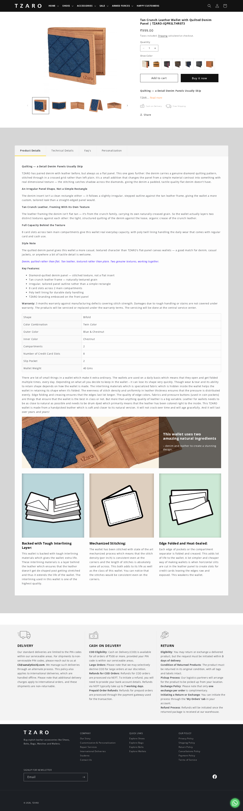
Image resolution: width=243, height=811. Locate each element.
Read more (156, 97)
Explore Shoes (137, 738)
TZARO (35, 802)
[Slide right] (127, 105)
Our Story (85, 738)
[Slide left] (27, 105)
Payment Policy (187, 755)
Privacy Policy (186, 738)
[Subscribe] (84, 777)
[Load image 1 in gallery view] (40, 105)
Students (85, 755)
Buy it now (199, 78)
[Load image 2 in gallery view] (59, 105)
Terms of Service (188, 759)
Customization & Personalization (98, 742)
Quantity (145, 42)
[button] (53, 6)
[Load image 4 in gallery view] (96, 105)
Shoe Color (146, 55)
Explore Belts (136, 747)
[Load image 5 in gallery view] (114, 105)
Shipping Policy (187, 742)
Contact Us (86, 759)
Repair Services (88, 747)
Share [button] (147, 114)
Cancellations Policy (189, 751)
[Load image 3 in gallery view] (77, 105)
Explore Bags (136, 742)
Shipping (163, 35)
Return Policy (186, 747)
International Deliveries (93, 751)
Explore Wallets (137, 751)
